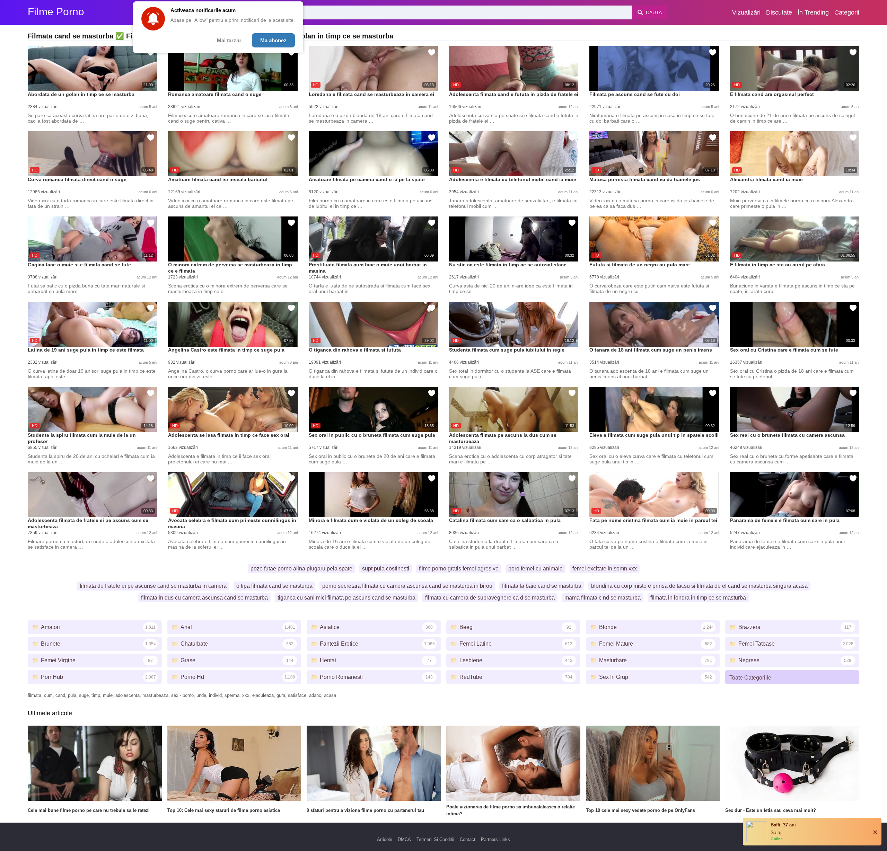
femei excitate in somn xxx (604, 568)
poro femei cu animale (535, 568)
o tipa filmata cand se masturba (274, 586)
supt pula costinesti (385, 568)
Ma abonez (273, 40)
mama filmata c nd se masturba (602, 598)
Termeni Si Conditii (435, 839)
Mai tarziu (229, 40)
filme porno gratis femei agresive (459, 568)
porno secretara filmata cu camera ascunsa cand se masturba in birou (407, 586)
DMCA (404, 839)
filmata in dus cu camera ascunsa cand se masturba (204, 598)
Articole (384, 839)
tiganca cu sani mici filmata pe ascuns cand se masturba (346, 598)
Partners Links (495, 839)
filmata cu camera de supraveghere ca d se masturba (490, 598)
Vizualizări (746, 12)
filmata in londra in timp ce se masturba (698, 598)
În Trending (813, 12)
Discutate (779, 12)
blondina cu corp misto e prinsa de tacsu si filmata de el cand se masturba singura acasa (699, 586)
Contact (467, 839)
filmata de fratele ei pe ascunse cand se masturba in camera (153, 586)
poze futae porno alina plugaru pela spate (301, 568)
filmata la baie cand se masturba (541, 586)
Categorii (846, 12)
